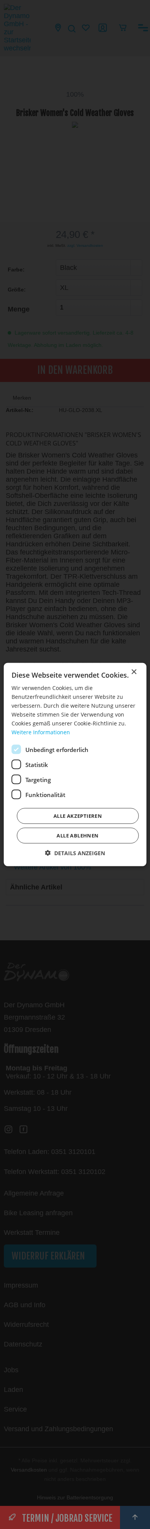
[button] (75, 853)
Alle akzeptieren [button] (77, 815)
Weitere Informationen (41, 732)
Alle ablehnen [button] (77, 835)
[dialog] (75, 764)
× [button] (134, 672)
